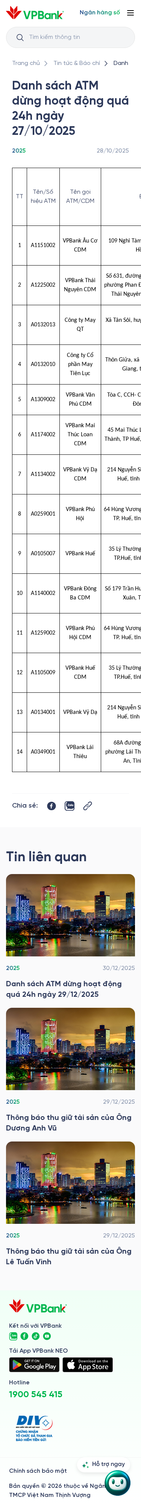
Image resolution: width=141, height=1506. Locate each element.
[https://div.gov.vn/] (34, 1428)
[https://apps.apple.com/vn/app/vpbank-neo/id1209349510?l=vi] (87, 1364)
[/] (35, 12)
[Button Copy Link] (88, 806)
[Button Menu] (130, 12)
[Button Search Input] (19, 37)
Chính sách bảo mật (38, 1471)
